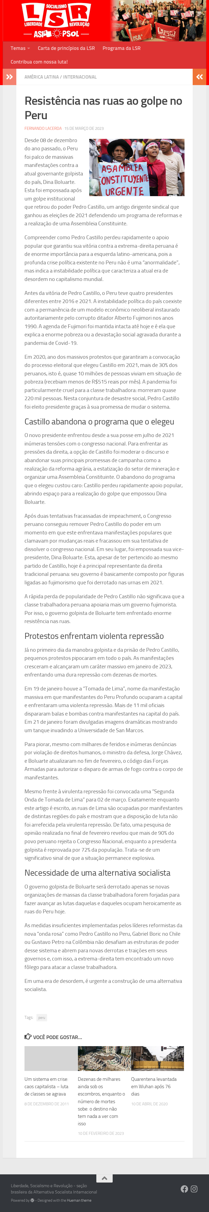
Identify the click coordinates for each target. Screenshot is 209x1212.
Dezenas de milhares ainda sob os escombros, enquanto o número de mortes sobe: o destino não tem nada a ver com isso (101, 1101)
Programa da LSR (122, 48)
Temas (18, 48)
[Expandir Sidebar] (9, 77)
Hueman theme (79, 1200)
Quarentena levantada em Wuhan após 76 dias (154, 1086)
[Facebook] (184, 1189)
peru (41, 1018)
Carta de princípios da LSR (66, 48)
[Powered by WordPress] (32, 1200)
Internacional (80, 77)
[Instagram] (194, 1189)
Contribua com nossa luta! (39, 62)
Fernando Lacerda (43, 128)
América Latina (41, 77)
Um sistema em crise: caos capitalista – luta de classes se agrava (46, 1086)
